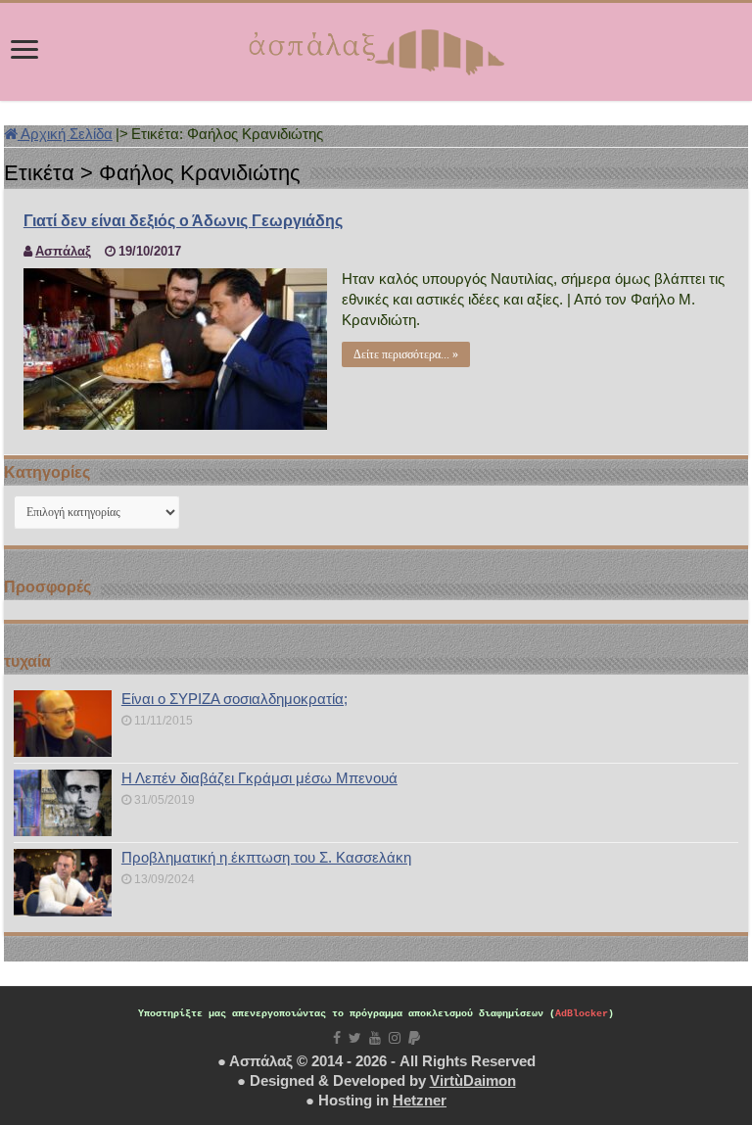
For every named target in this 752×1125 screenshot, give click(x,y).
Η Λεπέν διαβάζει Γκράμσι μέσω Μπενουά (259, 778)
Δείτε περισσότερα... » (405, 354)
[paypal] (414, 1038)
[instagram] (394, 1038)
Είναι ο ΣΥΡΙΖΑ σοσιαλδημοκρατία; (234, 698)
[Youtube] (375, 1038)
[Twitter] (355, 1038)
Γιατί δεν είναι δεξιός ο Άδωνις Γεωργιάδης (183, 220)
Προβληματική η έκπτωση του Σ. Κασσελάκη (266, 857)
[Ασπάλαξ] (376, 47)
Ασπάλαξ (63, 251)
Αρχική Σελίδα (65, 133)
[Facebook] (337, 1038)
